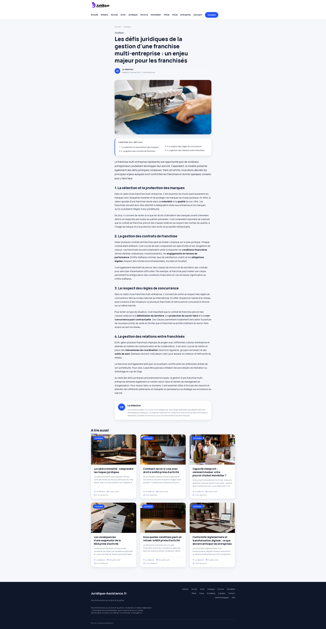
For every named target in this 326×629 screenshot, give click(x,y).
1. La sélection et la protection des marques (140, 147)
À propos (198, 14)
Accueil (94, 14)
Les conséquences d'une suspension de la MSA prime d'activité (107, 540)
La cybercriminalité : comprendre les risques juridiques (113, 470)
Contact (212, 14)
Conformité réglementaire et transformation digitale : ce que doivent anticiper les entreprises (212, 540)
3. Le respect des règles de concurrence (184, 146)
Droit (123, 14)
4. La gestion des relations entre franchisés (186, 150)
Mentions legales (222, 597)
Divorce (144, 14)
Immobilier (156, 14)
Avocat (114, 14)
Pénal (166, 14)
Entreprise (185, 14)
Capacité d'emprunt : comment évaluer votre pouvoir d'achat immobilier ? (209, 472)
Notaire (104, 14)
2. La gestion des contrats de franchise (138, 151)
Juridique (133, 14)
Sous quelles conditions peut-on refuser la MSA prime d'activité (162, 538)
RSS (233, 597)
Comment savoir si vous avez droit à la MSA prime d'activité (161, 470)
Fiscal (175, 14)
